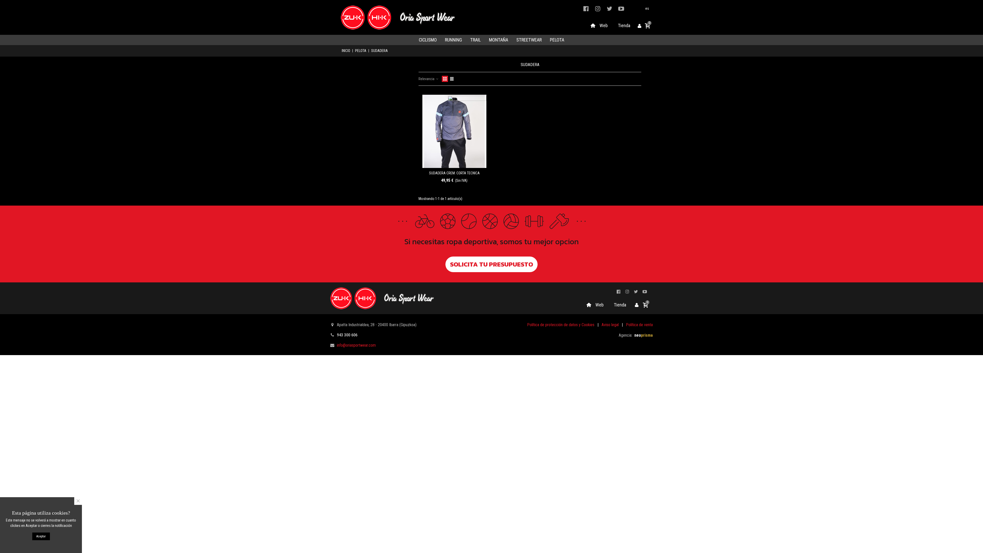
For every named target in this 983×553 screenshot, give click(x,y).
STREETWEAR (529, 40)
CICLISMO (428, 40)
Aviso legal (610, 324)
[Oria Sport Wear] (397, 17)
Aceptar (41, 536)
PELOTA (557, 40)
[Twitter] (609, 8)
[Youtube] (621, 8)
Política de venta (639, 324)
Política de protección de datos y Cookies (560, 324)
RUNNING (453, 40)
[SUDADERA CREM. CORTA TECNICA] (454, 131)
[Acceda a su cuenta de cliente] (639, 26)
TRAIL (475, 40)
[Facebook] (586, 8)
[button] (491, 264)
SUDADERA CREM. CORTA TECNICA (454, 173)
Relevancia (427, 79)
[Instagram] (598, 8)
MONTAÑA (498, 40)
